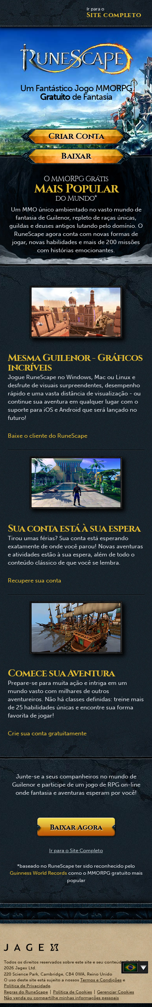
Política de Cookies (72, 992)
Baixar (76, 156)
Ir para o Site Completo (76, 850)
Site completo (114, 12)
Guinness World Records (38, 873)
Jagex (31, 947)
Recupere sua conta (34, 580)
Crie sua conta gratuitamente (47, 733)
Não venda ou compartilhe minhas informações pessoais (61, 997)
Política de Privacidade (27, 985)
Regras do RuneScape (26, 992)
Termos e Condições (101, 980)
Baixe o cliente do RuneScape (47, 435)
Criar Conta (76, 137)
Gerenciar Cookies (115, 992)
